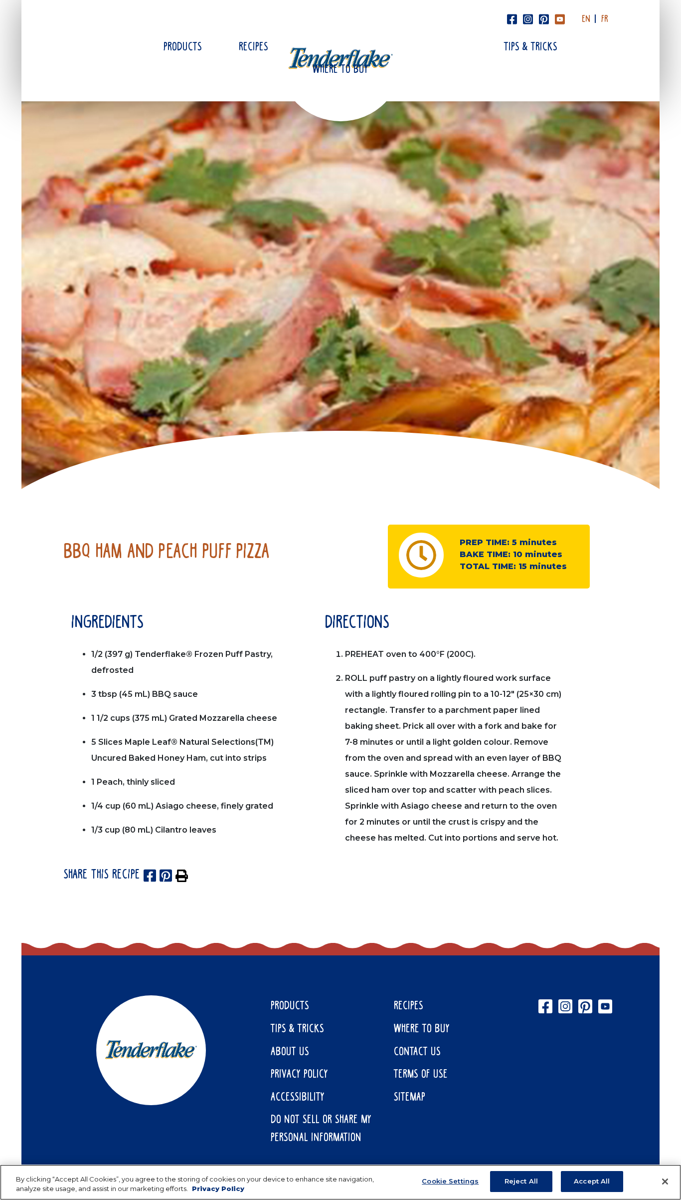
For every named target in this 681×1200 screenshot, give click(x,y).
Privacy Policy (299, 1075)
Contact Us (417, 1052)
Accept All (592, 1181)
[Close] (665, 1182)
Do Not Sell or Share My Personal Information (321, 1129)
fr (604, 19)
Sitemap (409, 1098)
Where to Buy (340, 70)
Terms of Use (421, 1075)
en (586, 19)
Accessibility (298, 1098)
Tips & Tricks (530, 47)
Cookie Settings (450, 1181)
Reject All (521, 1181)
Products (183, 47)
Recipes (253, 47)
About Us (290, 1052)
